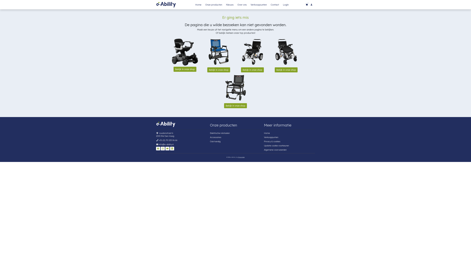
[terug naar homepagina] (166, 4)
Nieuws (230, 4)
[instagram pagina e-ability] (163, 148)
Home (198, 4)
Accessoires (215, 137)
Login (286, 4)
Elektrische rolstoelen (220, 133)
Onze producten (213, 4)
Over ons (242, 4)
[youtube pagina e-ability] (167, 148)
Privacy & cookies (272, 141)
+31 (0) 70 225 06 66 (168, 140)
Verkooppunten (259, 4)
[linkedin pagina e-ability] (172, 148)
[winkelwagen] (307, 4)
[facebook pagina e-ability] (158, 148)
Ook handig (215, 141)
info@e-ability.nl (166, 144)
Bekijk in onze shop (185, 69)
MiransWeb (241, 157)
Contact (275, 4)
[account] (311, 4)
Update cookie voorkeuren (276, 145)
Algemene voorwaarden (275, 150)
